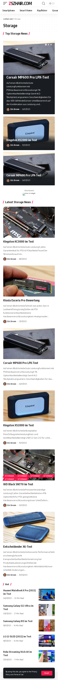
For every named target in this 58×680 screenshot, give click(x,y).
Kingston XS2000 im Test (21, 140)
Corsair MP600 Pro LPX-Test (27, 77)
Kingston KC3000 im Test (18, 241)
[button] (46, 44)
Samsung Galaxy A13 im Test (18, 621)
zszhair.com (20, 3)
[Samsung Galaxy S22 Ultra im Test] (47, 610)
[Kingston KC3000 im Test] (29, 222)
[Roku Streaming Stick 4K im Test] (47, 656)
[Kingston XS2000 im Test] (29, 133)
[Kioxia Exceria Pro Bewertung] (29, 281)
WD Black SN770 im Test (18, 484)
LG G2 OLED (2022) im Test (17, 636)
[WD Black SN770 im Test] (29, 464)
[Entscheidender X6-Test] (29, 527)
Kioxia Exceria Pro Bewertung (21, 300)
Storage (9, 476)
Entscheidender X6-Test (17, 546)
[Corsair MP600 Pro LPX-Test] (29, 58)
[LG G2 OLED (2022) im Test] (47, 641)
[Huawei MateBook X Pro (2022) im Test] (47, 595)
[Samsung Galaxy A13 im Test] (47, 625)
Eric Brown (14, 109)
